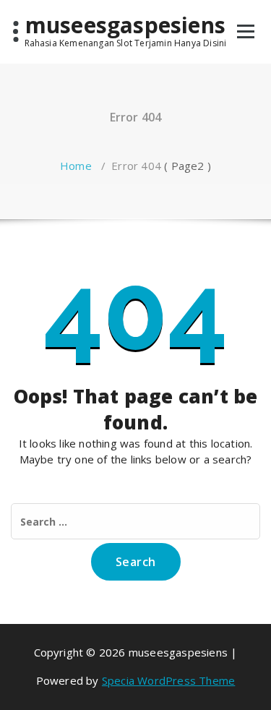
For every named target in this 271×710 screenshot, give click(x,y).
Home (76, 165)
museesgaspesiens (125, 25)
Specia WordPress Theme (168, 680)
